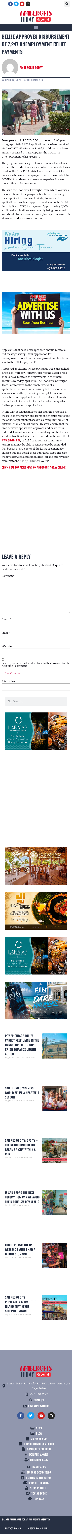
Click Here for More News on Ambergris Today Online (33, 467)
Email (6, 632)
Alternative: (8, 681)
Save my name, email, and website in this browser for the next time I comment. (36, 664)
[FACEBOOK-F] (10, 4)
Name (6, 619)
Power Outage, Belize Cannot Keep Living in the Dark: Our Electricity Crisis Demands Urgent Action (22, 1044)
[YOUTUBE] (22, 4)
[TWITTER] (16, 4)
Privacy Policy (13, 1528)
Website (7, 646)
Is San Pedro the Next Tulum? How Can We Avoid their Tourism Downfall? (22, 1197)
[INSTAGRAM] (28, 4)
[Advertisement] (36, 505)
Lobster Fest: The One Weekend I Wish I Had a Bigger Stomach (20, 1249)
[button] (67, 4)
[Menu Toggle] (36, 27)
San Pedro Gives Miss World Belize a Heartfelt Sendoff (22, 1092)
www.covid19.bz (11, 440)
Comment (9, 576)
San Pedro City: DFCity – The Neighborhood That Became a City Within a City (21, 1147)
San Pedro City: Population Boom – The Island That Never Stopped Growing (20, 1304)
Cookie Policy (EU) (37, 1528)
